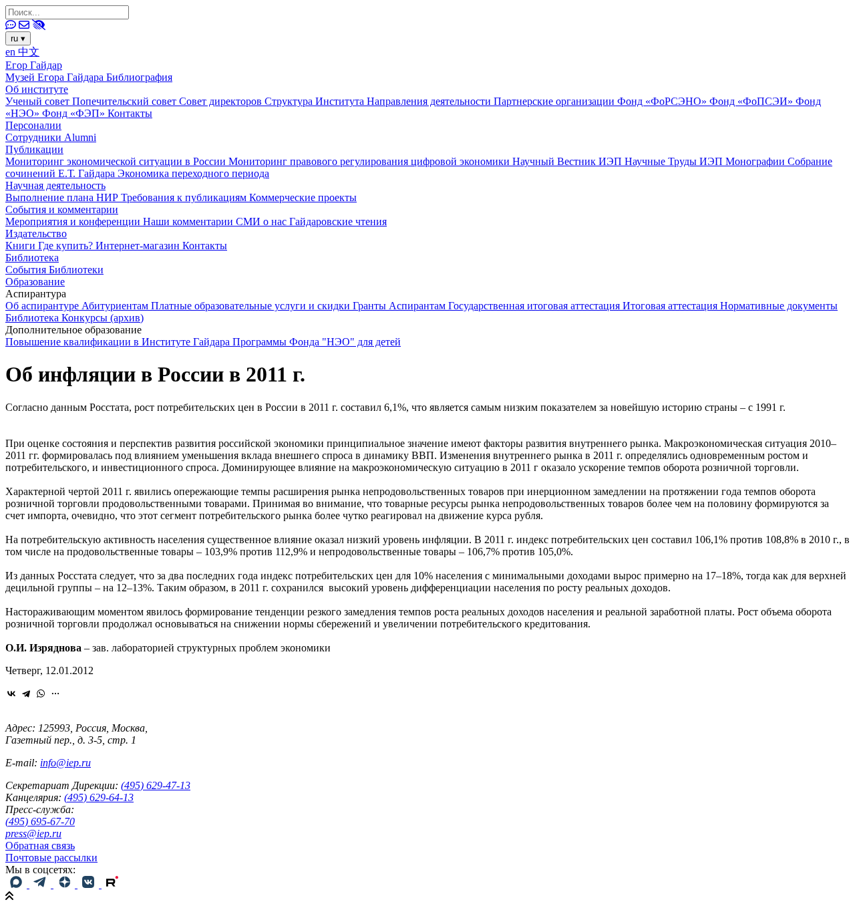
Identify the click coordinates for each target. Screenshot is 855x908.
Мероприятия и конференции (74, 221)
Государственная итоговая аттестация (535, 305)
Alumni (80, 137)
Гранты (371, 305)
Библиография (139, 77)
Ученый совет (38, 101)
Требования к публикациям (185, 197)
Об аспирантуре (43, 305)
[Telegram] (26, 694)
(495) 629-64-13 (99, 797)
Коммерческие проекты (303, 197)
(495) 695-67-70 (40, 821)
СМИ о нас (262, 221)
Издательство (36, 233)
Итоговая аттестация (671, 305)
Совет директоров (222, 101)
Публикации (34, 149)
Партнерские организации (555, 101)
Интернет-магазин (139, 245)
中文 (28, 51)
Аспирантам (418, 305)
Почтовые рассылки (51, 857)
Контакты (130, 113)
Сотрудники (34, 137)
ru (18, 38)
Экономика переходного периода (193, 173)
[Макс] (17, 884)
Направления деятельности (430, 101)
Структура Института (316, 101)
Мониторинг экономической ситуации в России (116, 161)
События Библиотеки (54, 269)
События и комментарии (61, 209)
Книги (21, 245)
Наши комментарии (189, 221)
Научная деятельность (55, 185)
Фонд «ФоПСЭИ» (752, 101)
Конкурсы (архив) (102, 317)
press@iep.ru (33, 833)
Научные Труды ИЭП (675, 161)
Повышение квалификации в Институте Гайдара (118, 341)
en (11, 51)
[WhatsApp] (41, 694)
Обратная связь (40, 845)
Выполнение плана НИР (63, 197)
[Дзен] (65, 884)
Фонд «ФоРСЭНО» (663, 101)
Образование (35, 281)
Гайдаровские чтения (338, 221)
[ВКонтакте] (11, 694)
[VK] (89, 884)
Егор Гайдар (33, 65)
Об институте (36, 89)
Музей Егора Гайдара (55, 77)
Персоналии (33, 125)
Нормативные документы (779, 305)
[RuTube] (112, 884)
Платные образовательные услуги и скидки (252, 305)
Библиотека (32, 257)
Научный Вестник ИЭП (568, 161)
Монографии (756, 161)
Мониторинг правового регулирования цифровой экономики (370, 161)
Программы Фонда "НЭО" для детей (316, 341)
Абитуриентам (116, 305)
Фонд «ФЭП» (75, 113)
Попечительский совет (125, 101)
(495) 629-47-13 (155, 785)
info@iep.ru (65, 762)
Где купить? (67, 245)
